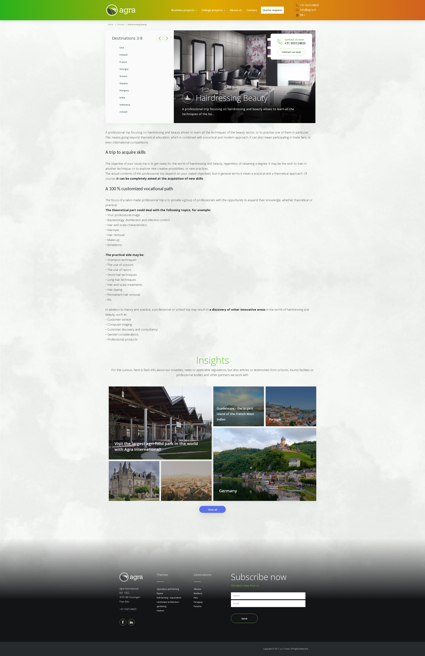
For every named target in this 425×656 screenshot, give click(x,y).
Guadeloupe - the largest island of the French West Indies (235, 413)
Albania (197, 589)
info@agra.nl (307, 10)
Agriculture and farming (168, 589)
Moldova (198, 593)
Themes (121, 24)
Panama (197, 606)
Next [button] (167, 38)
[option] (139, 79)
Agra (282, 648)
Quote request (272, 10)
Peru (196, 597)
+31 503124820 (309, 5)
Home (110, 24)
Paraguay (198, 602)
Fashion (160, 610)
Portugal (275, 419)
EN (301, 14)
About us (236, 10)
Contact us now (291, 52)
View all (212, 509)
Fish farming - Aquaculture (169, 597)
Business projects (183, 10)
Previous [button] (159, 38)
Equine (160, 593)
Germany (228, 490)
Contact (252, 10)
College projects (212, 10)
